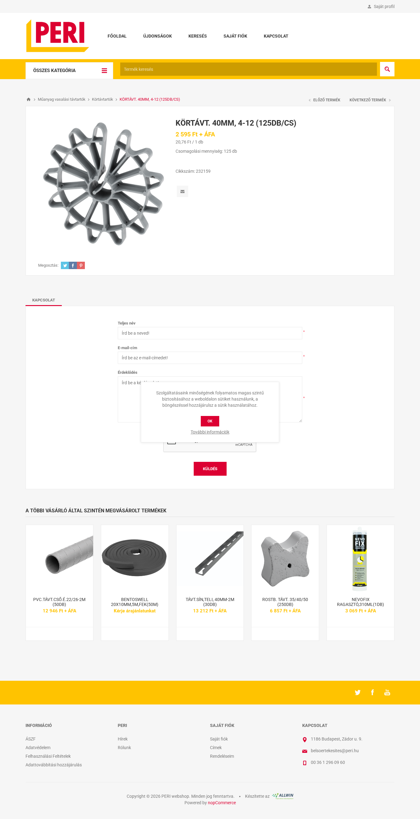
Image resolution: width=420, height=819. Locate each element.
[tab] (44, 300)
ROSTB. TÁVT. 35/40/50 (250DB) (285, 602)
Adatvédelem (38, 747)
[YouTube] (387, 692)
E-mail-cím (127, 347)
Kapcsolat (276, 36)
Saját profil (384, 6)
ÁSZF (31, 738)
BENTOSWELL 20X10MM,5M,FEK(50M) (134, 602)
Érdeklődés (127, 372)
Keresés (197, 36)
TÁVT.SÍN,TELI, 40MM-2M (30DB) (210, 602)
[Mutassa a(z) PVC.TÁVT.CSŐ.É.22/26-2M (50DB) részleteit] (59, 558)
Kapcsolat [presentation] (43, 300)
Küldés (210, 468)
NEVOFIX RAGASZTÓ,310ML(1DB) (360, 602)
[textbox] (248, 69)
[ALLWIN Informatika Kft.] (282, 796)
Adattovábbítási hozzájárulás (54, 764)
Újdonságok (157, 36)
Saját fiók (235, 36)
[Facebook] (372, 692)
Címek (216, 747)
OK (210, 421)
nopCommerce (222, 802)
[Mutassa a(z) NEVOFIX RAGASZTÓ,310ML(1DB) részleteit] (360, 558)
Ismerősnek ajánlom (182, 191)
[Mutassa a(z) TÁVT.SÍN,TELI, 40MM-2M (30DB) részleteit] (210, 558)
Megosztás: (48, 265)
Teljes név (127, 323)
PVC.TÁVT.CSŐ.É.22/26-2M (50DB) (59, 602)
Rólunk (124, 747)
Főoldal (117, 36)
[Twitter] (358, 692)
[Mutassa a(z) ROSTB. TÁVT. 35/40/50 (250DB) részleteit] (285, 558)
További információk (210, 432)
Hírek (123, 738)
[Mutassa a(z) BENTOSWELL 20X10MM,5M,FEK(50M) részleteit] (134, 558)
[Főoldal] (29, 99)
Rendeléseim (222, 756)
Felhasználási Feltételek (48, 756)
